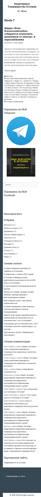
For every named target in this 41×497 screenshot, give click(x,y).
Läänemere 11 (21, 85)
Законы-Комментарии (13, 234)
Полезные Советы (11, 241)
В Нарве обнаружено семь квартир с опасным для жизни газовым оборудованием (19, 309)
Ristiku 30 (27, 90)
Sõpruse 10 (20, 92)
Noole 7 (16, 88)
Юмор (6, 257)
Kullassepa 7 (11, 85)
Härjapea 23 (8, 81)
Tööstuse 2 (25, 95)
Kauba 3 (13, 83)
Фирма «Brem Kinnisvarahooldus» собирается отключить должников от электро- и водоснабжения (19, 34)
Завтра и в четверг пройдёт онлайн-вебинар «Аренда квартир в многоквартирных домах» (19, 294)
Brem (8, 78)
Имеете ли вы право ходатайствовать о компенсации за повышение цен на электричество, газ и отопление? (20, 318)
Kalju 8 (8, 83)
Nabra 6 (28, 85)
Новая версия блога (13, 214)
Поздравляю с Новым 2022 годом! (18, 274)
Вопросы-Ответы (11, 228)
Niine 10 (10, 88)
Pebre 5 (12, 90)
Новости (7, 238)
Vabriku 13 (7, 97)
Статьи (7, 250)
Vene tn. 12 (15, 97)
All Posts (9, 76)
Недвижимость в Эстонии (15, 463)
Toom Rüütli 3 (15, 95)
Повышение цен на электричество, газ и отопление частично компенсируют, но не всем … (21, 326)
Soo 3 (13, 92)
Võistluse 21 (33, 97)
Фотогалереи (9, 254)
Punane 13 (19, 90)
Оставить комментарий (14, 102)
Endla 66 (30, 78)
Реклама (7, 244)
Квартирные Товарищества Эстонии (22, 5)
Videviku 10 (24, 97)
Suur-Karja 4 (28, 92)
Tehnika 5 (36, 92)
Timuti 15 (7, 95)
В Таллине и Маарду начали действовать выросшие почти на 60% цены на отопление (19, 280)
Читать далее (10, 71)
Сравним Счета (10, 247)
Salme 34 (7, 92)
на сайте (15, 476)
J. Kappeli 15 (17, 81)
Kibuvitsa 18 (21, 83)
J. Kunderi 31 (26, 81)
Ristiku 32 (34, 90)
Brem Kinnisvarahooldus (19, 78)
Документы (8, 231)
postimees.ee (9, 62)
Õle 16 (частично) (26, 88)
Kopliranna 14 (30, 83)
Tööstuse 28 (33, 95)
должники (8, 99)
